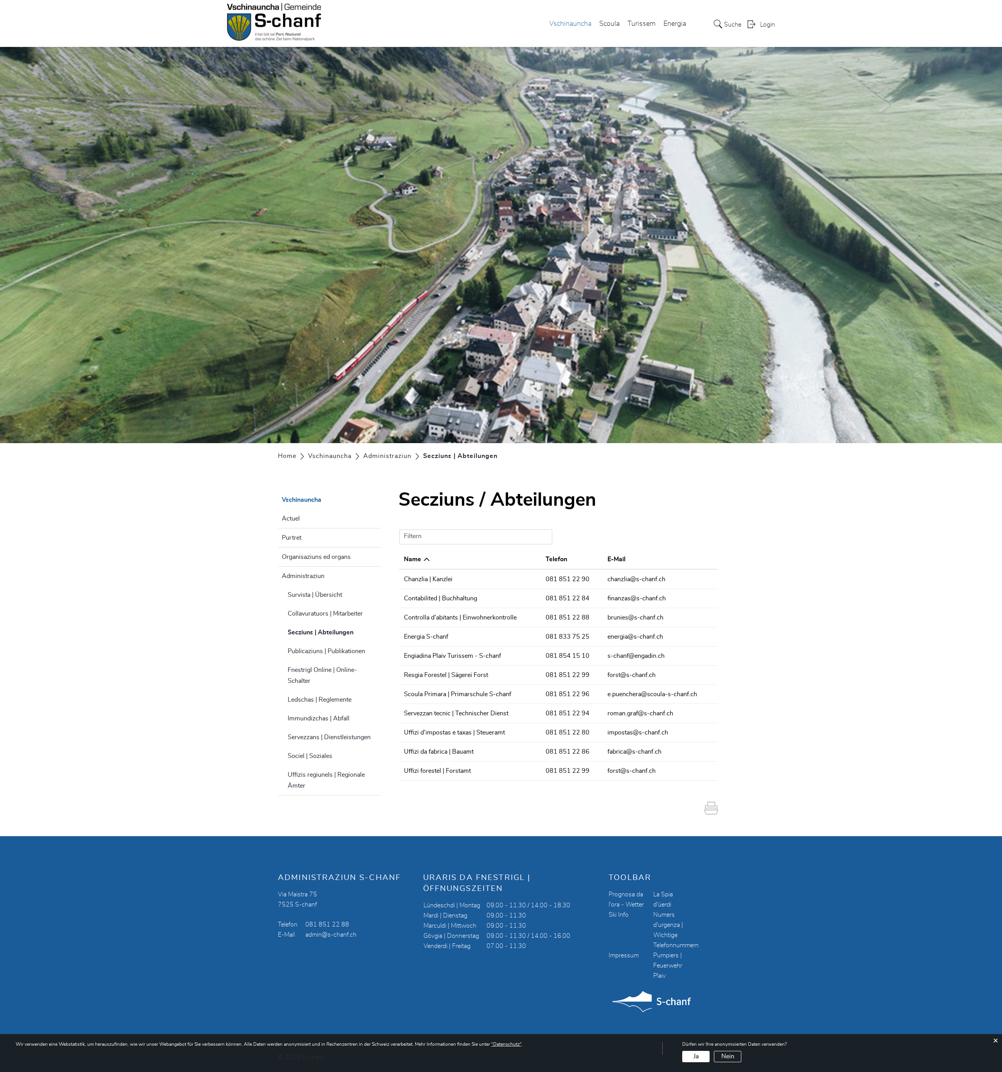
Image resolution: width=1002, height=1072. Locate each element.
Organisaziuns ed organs (316, 557)
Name (412, 559)
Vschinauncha (570, 23)
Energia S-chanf (426, 637)
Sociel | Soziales (310, 756)
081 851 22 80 (567, 732)
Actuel (291, 518)
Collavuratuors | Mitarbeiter (325, 614)
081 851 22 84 (567, 598)
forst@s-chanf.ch (631, 675)
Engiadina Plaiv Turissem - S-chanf (452, 656)
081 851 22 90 (567, 579)
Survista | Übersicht (315, 595)
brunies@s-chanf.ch (635, 617)
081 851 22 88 (567, 617)
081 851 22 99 (567, 675)
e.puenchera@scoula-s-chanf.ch (652, 694)
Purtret (291, 538)
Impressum (624, 955)
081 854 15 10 (567, 656)
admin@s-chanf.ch (331, 935)
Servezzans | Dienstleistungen (329, 737)
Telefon (556, 559)
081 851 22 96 (567, 694)
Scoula (609, 23)
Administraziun (303, 576)
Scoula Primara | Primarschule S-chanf (457, 694)
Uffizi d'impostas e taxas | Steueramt (454, 732)
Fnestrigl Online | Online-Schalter (322, 675)
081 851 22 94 (567, 713)
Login (767, 25)
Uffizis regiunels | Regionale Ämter (326, 780)
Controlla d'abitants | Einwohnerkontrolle (460, 617)
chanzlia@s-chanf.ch (636, 579)
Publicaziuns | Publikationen (326, 651)
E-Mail (616, 559)
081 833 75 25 (567, 637)
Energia (674, 23)
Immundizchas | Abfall (319, 718)
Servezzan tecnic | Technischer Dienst (456, 713)
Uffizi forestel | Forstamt (437, 771)
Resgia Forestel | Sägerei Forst (446, 675)
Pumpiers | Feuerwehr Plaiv (667, 965)
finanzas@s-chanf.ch (636, 598)
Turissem (641, 23)
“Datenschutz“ (506, 1044)
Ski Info (619, 915)
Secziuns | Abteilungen (334, 632)
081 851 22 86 (567, 752)
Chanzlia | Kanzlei (428, 579)
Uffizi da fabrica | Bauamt (439, 752)
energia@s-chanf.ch (635, 637)
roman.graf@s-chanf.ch (640, 713)
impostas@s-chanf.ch (637, 732)
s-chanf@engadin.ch (636, 656)
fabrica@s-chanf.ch (634, 752)
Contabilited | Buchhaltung (440, 598)
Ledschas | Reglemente (319, 700)
